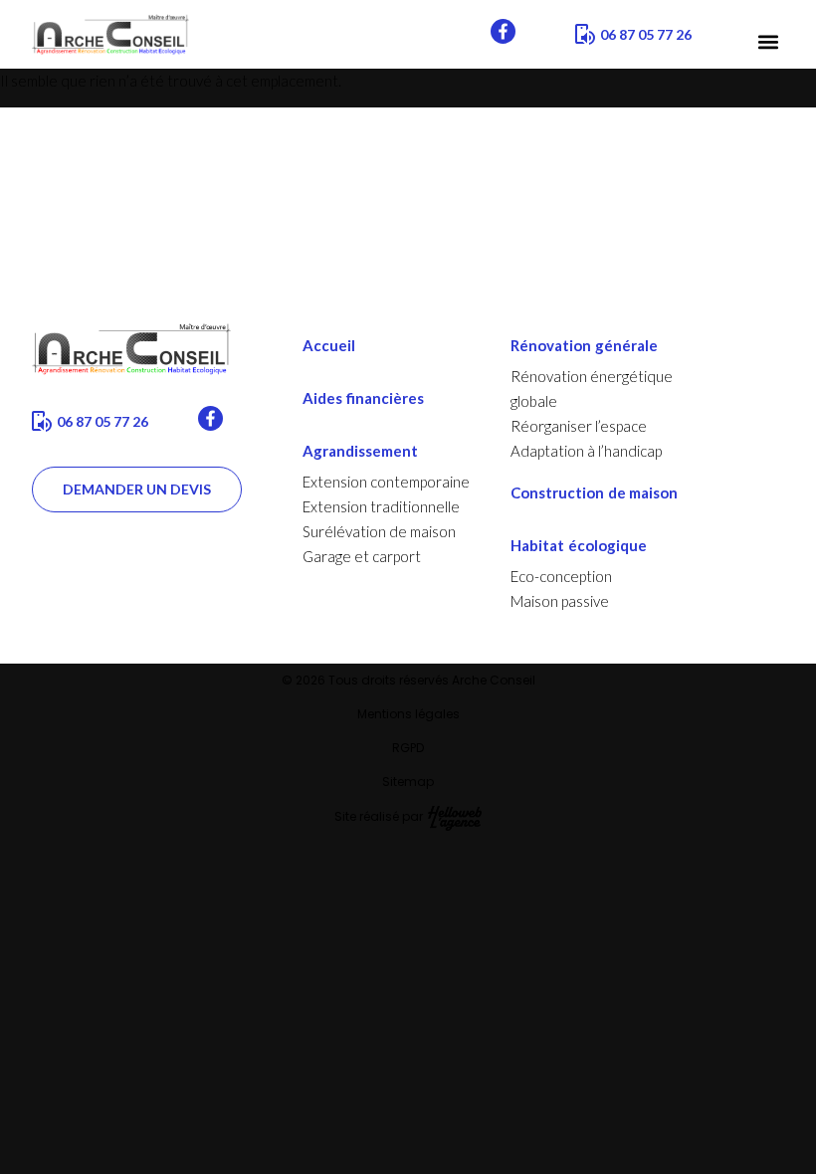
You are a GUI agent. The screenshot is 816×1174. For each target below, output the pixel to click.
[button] (767, 42)
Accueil (329, 345)
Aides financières (363, 398)
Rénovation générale (584, 345)
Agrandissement (360, 451)
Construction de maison (594, 492)
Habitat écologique (578, 545)
